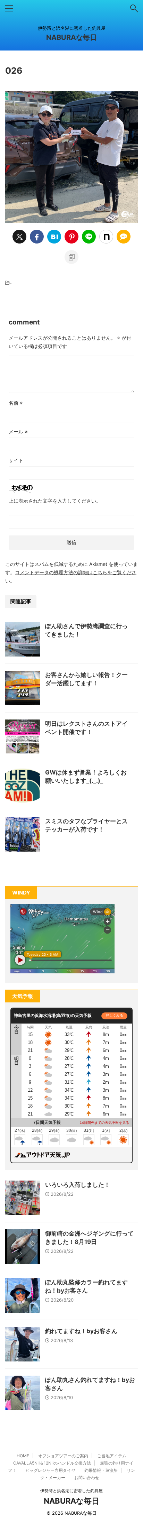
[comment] (124, 237)
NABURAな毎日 (71, 37)
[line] (89, 237)
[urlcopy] (71, 257)
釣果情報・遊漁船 (101, 1470)
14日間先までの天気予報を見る (104, 1123)
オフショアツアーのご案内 (63, 1455)
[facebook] (37, 237)
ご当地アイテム (111, 1455)
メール (18, 431)
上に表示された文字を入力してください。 (55, 501)
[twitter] (19, 237)
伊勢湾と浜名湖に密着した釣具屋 (71, 1490)
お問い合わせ (86, 1477)
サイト (16, 460)
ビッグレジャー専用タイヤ (50, 1470)
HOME (23, 1455)
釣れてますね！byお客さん (81, 1331)
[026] (54, 237)
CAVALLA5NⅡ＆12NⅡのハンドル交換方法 (52, 1463)
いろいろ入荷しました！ (77, 1184)
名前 (16, 403)
